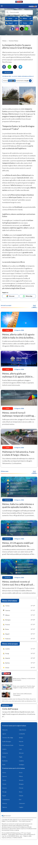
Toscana (21, 745)
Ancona (4, 788)
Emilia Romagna (6, 741)
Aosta (20, 772)
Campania (5, 753)
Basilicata (5, 761)
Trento (4, 780)
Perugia (4, 792)
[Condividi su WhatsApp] (9, 68)
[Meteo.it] (33, 6)
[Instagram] (17, 29)
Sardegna (21, 764)
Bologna (21, 784)
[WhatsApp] (26, 29)
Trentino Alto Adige (7, 737)
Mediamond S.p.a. (16, 833)
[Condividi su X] (15, 68)
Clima (7, 330)
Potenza (4, 803)
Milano (21, 776)
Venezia (21, 780)
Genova (4, 776)
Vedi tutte (34, 472)
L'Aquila (21, 795)
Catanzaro (22, 803)
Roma (20, 792)
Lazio (20, 749)
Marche (21, 741)
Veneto (21, 737)
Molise (4, 757)
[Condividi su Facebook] (4, 68)
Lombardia (22, 734)
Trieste (4, 784)
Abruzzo (21, 753)
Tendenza (7, 500)
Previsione (8, 72)
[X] (22, 29)
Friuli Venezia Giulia (7, 745)
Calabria (21, 761)
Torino (4, 772)
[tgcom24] (19, 2)
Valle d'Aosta (22, 730)
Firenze (21, 788)
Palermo (4, 807)
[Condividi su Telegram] (20, 68)
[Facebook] (12, 29)
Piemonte (5, 730)
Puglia (20, 757)
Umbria (4, 749)
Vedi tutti (34, 306)
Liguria (4, 734)
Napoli (4, 795)
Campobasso (6, 799)
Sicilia (3, 764)
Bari (20, 799)
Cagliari (21, 807)
